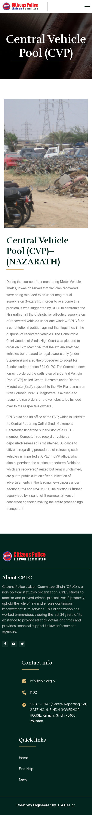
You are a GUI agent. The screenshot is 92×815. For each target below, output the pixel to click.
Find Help (26, 769)
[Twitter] (22, 644)
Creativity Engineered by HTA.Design (46, 805)
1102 (33, 692)
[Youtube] (14, 644)
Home (23, 758)
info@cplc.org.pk (43, 681)
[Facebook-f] (5, 644)
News (23, 780)
